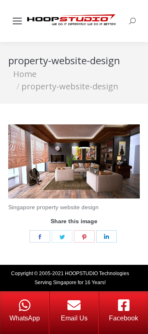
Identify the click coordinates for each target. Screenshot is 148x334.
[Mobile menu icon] (17, 21)
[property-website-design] (74, 161)
